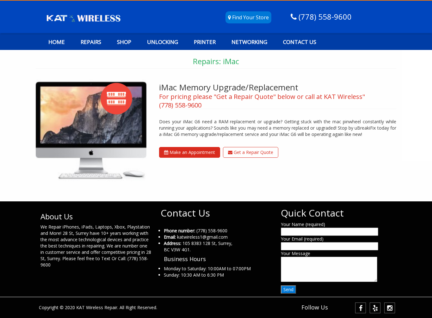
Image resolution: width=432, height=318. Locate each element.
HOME (56, 42)
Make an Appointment (191, 152)
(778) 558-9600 (324, 16)
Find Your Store (250, 17)
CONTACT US (299, 42)
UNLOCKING (162, 42)
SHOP (124, 42)
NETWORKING (249, 42)
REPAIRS (91, 42)
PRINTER (205, 42)
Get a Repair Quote (252, 152)
